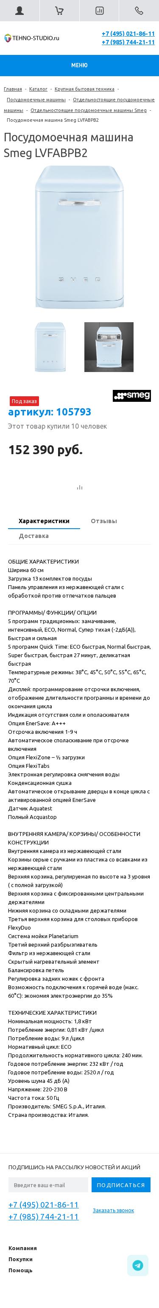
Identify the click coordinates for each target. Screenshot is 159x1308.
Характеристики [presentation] (44, 521)
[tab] (44, 521)
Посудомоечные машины (36, 99)
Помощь (20, 1270)
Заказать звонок (113, 1210)
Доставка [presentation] (34, 535)
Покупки (20, 1259)
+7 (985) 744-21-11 (128, 42)
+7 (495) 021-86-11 (128, 33)
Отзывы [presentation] (104, 521)
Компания (22, 1248)
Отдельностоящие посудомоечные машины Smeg (89, 110)
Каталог (38, 89)
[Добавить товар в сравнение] (80, 488)
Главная (13, 89)
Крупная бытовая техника (84, 89)
